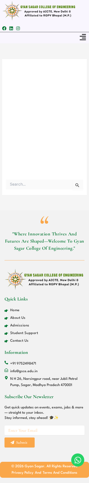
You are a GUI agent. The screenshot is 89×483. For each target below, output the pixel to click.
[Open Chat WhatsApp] (77, 460)
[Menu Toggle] (83, 37)
